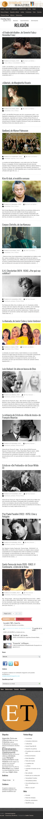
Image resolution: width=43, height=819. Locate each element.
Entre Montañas (29, 758)
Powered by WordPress (11, 815)
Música (12, 15)
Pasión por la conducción (32, 775)
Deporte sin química (31, 749)
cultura (11, 742)
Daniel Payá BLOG (30, 746)
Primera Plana (5, 15)
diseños (17, 745)
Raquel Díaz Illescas (13, 766)
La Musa (27, 766)
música (5, 761)
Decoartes (14, 9)
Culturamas (6, 744)
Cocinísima (28, 738)
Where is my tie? (30, 787)
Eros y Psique (5, 12)
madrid (4, 758)
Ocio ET (8, 9)
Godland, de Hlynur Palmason (15, 130)
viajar (10, 772)
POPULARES (20, 619)
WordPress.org (29, 803)
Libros (4, 756)
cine (10, 740)
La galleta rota (29, 763)
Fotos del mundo (30, 761)
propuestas (10, 765)
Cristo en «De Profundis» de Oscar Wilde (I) (20, 466)
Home (2, 9)
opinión (4, 763)
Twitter (10, 663)
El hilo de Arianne (30, 756)
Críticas (10, 63)
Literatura (11, 756)
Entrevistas (19, 15)
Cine (34, 12)
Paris (8, 763)
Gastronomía (22, 9)
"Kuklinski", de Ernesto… (21, 635)
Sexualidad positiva (31, 780)
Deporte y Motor (14, 12)
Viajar (34, 9)
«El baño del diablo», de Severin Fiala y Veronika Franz (19, 34)
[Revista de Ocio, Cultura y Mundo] (21, 4)
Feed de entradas (30, 798)
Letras (22, 12)
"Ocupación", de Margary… (21, 643)
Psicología (5, 766)
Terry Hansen (31, 299)
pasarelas (12, 763)
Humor (10, 754)
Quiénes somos (9, 689)
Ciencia (39, 12)
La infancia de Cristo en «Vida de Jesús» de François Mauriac (21, 416)
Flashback (7, 301)
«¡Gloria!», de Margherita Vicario (16, 82)
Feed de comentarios (31, 800)
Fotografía (14, 751)
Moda (29, 9)
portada (13, 301)
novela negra (12, 761)
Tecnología (5, 770)
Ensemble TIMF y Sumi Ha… (12, 623)
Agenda (13, 158)
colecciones (15, 740)
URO (3, 772)
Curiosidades (14, 744)
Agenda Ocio (7, 20)
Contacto (16, 689)
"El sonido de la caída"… (37, 629)
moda (16, 760)
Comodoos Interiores (31, 741)
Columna (5, 742)
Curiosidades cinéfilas (19, 63)
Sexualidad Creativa (31, 778)
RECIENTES (6, 619)
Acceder (27, 795)
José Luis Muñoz (29, 61)
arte (15, 738)
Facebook (5, 663)
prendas (4, 765)
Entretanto (34, 20)
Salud (16, 768)
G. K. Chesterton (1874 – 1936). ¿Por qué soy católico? (21, 272)
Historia (4, 754)
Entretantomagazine (9, 813)
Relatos (12, 768)
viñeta (15, 772)
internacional (16, 754)
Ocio (17, 761)
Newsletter (23, 689)
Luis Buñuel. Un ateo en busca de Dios (19, 369)
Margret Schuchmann (8, 759)
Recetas (15, 20)
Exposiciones (6, 751)
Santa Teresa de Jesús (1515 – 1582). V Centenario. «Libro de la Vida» (18, 565)
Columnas (28, 12)
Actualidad (7, 110)
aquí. (14, 791)
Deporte (4, 745)
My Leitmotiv (29, 773)
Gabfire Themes (29, 815)
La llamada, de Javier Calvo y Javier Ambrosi (21, 321)
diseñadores (11, 745)
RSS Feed (16, 663)
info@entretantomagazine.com (11, 676)
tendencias (11, 770)
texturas (17, 770)
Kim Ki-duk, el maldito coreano (15, 178)
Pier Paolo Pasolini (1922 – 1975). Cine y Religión (19, 515)
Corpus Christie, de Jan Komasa (16, 224)
